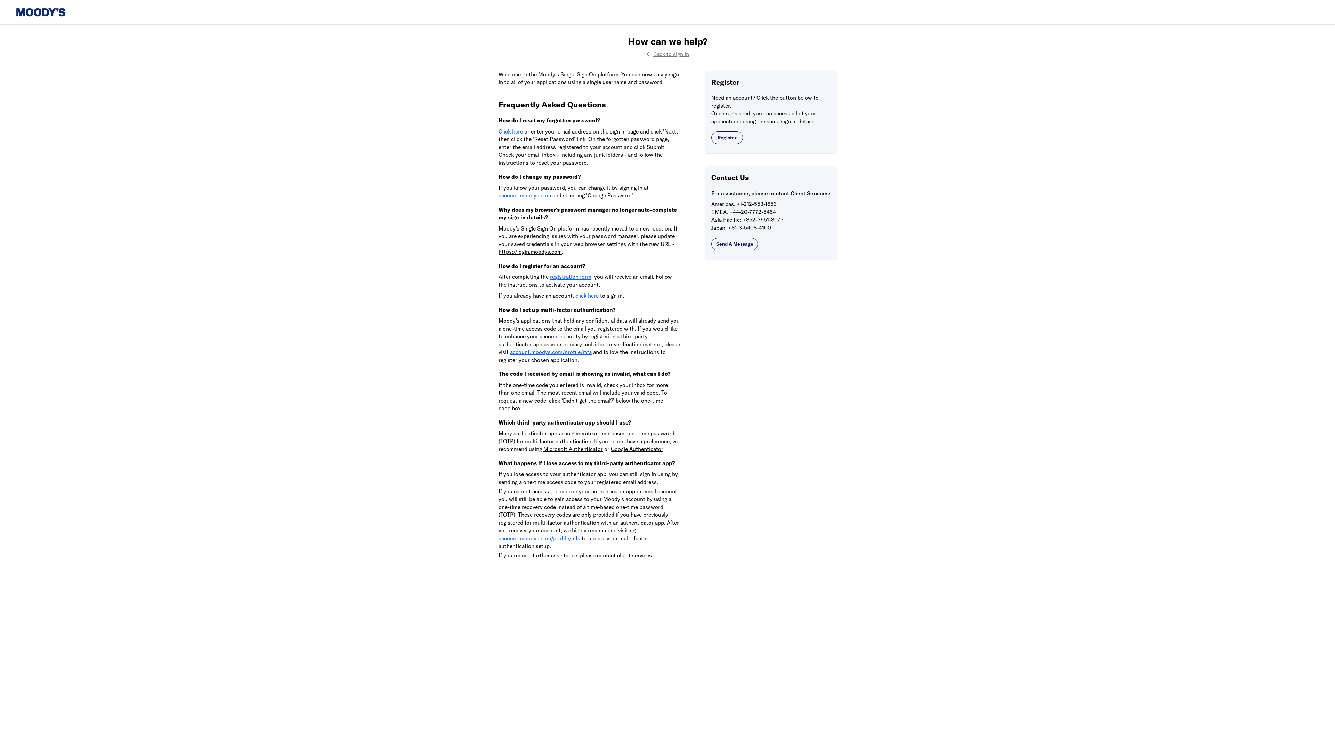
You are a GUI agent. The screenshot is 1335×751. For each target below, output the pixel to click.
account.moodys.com (525, 195)
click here (587, 295)
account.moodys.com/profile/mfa (551, 351)
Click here (511, 131)
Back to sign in (671, 53)
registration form (570, 276)
